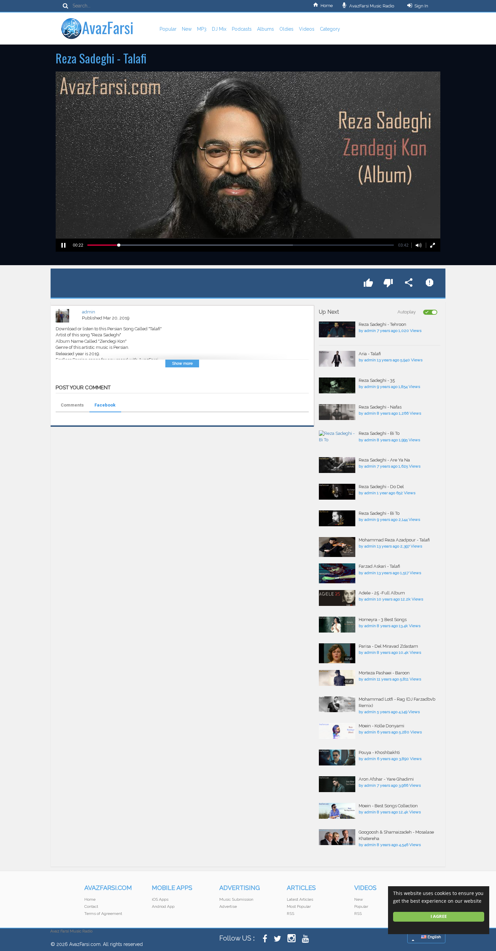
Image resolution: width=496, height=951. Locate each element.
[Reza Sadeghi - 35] (337, 385)
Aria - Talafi (370, 353)
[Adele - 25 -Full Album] (337, 598)
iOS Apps (160, 899)
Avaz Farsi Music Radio (71, 931)
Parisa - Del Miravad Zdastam (388, 646)
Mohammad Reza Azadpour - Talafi (394, 539)
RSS (290, 913)
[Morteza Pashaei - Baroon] (337, 678)
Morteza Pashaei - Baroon (384, 672)
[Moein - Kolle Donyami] (337, 731)
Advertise (228, 906)
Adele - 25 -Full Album (382, 592)
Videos (306, 29)
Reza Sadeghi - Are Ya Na (384, 460)
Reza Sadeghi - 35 (377, 380)
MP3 (201, 29)
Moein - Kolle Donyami (381, 725)
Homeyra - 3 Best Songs (383, 619)
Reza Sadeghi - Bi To (379, 433)
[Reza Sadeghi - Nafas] (337, 412)
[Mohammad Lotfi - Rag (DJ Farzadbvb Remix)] (337, 704)
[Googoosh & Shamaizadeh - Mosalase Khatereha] (337, 837)
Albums (265, 29)
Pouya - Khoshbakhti (379, 752)
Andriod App (163, 906)
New (187, 29)
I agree (439, 916)
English (433, 936)
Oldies (286, 29)
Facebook (104, 405)
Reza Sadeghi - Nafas (380, 407)
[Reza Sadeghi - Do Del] (337, 492)
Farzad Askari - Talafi (379, 566)
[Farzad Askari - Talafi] (337, 573)
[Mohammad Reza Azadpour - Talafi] (337, 547)
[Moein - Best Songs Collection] (337, 811)
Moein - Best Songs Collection (388, 805)
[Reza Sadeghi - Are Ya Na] (337, 465)
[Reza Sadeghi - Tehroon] (337, 329)
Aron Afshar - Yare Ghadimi (386, 779)
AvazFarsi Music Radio (371, 5)
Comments (72, 405)
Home (327, 5)
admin (88, 311)
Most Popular (299, 906)
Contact (91, 906)
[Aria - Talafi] (337, 359)
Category (330, 29)
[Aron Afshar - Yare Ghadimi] (337, 784)
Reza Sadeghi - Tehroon (382, 324)
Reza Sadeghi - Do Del (381, 486)
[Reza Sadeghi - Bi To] (337, 436)
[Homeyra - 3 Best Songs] (337, 625)
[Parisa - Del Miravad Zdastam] (337, 653)
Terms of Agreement (103, 913)
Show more (182, 363)
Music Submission (236, 899)
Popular (168, 29)
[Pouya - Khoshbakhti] (337, 757)
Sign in (421, 5)
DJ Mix (219, 29)
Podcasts (242, 29)
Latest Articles (300, 899)
